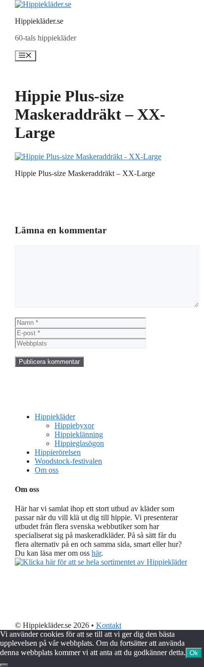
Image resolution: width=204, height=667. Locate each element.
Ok (194, 653)
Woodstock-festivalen (68, 461)
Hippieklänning (78, 434)
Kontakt (108, 625)
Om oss (46, 470)
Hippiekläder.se (39, 21)
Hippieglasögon (79, 443)
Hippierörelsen (58, 452)
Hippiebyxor (74, 425)
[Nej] (4, 665)
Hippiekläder (55, 416)
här (96, 553)
